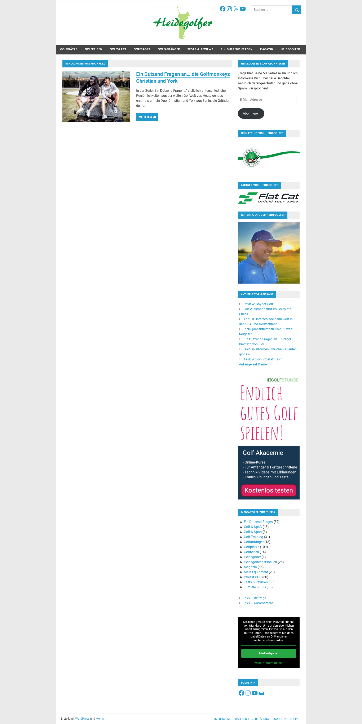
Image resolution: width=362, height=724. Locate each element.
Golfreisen (93, 49)
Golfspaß (118, 49)
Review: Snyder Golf (258, 304)
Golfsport (142, 49)
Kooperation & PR (286, 718)
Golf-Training (253, 537)
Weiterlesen (147, 117)
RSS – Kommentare (258, 603)
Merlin (100, 718)
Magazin (266, 49)
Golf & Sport (253, 532)
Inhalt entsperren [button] (268, 653)
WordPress (82, 718)
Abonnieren (251, 113)
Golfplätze (68, 49)
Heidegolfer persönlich (260, 562)
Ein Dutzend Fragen (236, 49)
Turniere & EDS (255, 587)
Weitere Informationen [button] (268, 663)
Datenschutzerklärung (252, 718)
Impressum (222, 718)
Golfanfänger (169, 49)
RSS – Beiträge (255, 598)
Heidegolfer (290, 49)
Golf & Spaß (253, 527)
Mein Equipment (256, 572)
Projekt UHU (252, 577)
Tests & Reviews (200, 49)
